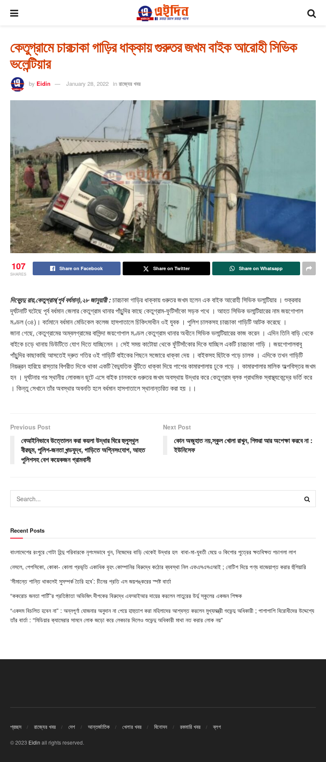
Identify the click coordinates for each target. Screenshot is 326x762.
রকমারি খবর (190, 726)
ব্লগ (217, 726)
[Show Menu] (14, 12)
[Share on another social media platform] (309, 268)
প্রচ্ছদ (15, 726)
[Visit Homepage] (162, 12)
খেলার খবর (131, 726)
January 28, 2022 (87, 83)
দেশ (71, 726)
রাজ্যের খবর (130, 83)
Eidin (44, 83)
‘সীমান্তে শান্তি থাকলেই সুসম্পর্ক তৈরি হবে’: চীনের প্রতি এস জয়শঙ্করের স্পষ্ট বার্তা (91, 581)
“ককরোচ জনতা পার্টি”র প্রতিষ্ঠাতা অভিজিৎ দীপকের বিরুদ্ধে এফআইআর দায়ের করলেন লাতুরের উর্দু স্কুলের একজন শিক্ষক (127, 595)
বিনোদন (160, 726)
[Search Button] (311, 12)
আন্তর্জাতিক (99, 726)
